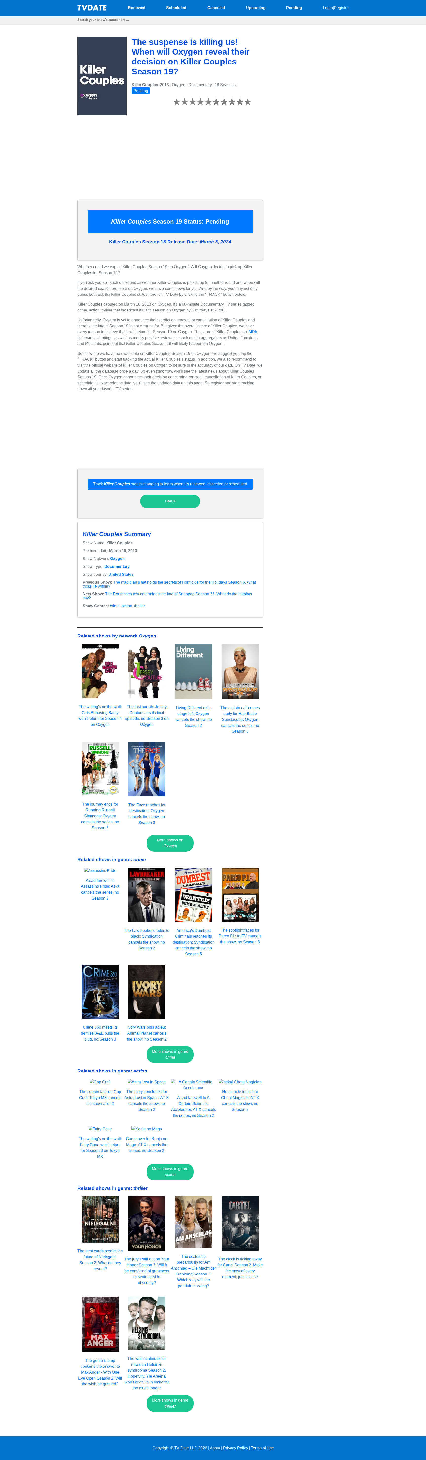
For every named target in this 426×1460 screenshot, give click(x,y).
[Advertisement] (170, 161)
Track (170, 501)
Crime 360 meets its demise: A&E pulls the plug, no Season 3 (100, 1033)
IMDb (252, 332)
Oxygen (117, 559)
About (215, 1448)
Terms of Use (262, 1448)
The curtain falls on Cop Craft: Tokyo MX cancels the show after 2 (100, 1098)
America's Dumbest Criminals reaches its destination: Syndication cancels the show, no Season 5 (193, 942)
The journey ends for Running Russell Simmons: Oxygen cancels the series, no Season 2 (100, 816)
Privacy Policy (235, 1448)
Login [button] (328, 8)
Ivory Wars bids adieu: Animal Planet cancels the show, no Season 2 (147, 1033)
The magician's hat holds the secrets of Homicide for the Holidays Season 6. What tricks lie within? (169, 584)
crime (115, 606)
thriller (139, 606)
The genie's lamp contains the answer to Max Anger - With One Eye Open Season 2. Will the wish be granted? (100, 1372)
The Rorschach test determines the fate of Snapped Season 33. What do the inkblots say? (167, 596)
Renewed (136, 8)
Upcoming (256, 8)
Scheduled (176, 8)
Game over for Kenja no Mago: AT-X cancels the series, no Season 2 (146, 1145)
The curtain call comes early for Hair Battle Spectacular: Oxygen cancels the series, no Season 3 (240, 719)
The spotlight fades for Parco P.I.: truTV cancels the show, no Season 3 (240, 936)
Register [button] (341, 8)
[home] (92, 9)
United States (121, 574)
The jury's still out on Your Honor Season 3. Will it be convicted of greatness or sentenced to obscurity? (146, 1271)
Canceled (216, 8)
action (127, 606)
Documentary (117, 566)
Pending (294, 8)
